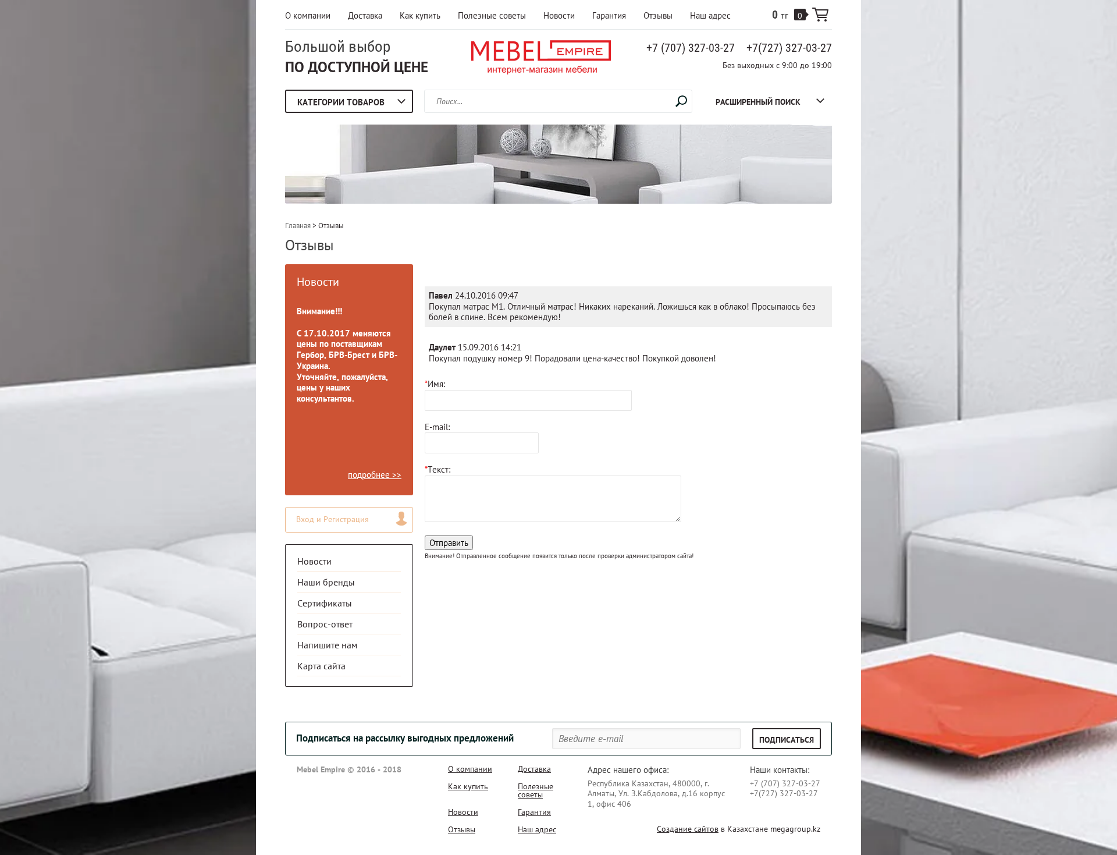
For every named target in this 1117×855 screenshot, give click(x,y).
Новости (559, 15)
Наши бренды (326, 582)
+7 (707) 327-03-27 (690, 48)
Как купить (420, 15)
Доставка (365, 15)
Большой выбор (337, 46)
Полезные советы (492, 15)
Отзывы (658, 15)
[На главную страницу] (541, 58)
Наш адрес (710, 15)
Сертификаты (324, 603)
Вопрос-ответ (325, 624)
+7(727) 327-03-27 (789, 48)
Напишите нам (327, 645)
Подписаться (786, 740)
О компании (307, 15)
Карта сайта (321, 666)
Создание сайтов (687, 829)
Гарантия (609, 15)
